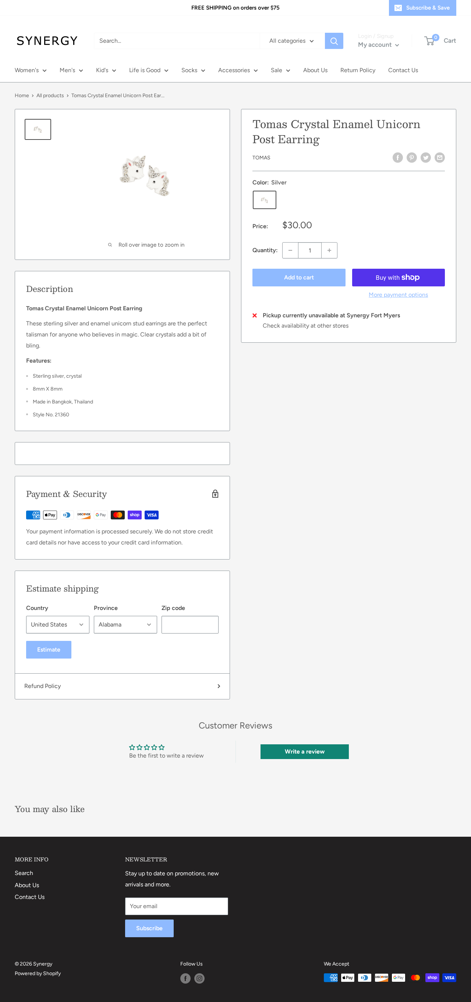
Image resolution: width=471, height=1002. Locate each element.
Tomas (261, 158)
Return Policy (357, 70)
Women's (27, 70)
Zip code (173, 607)
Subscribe (149, 928)
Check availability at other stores (305, 325)
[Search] (334, 41)
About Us (315, 70)
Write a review (305, 751)
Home (22, 95)
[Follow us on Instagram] (199, 978)
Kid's (102, 70)
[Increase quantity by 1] (329, 250)
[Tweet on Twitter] (426, 157)
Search (24, 872)
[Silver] (264, 200)
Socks (189, 70)
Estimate (48, 649)
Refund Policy (42, 685)
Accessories (234, 70)
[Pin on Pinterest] (412, 157)
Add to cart (299, 277)
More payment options (398, 294)
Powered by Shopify (38, 973)
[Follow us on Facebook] (185, 978)
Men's (67, 70)
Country (37, 607)
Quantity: (265, 250)
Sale (276, 70)
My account (375, 44)
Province (106, 607)
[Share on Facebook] (398, 157)
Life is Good (144, 70)
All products (50, 95)
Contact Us (403, 70)
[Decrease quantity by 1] (290, 250)
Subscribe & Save (428, 7)
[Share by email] (440, 157)
